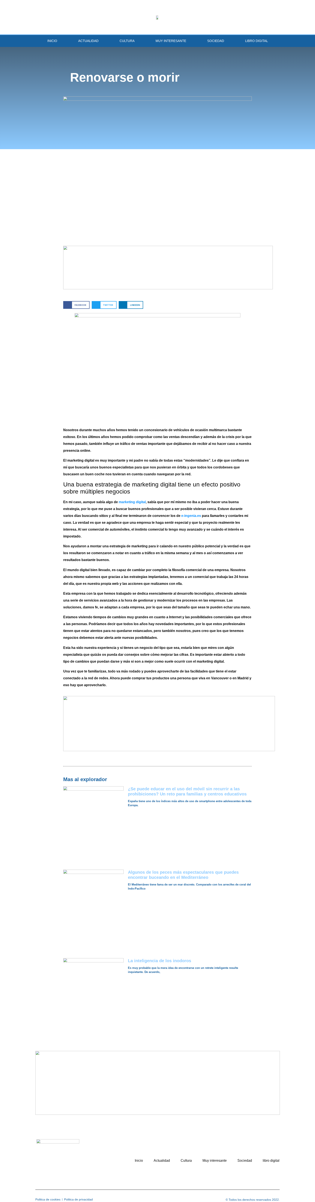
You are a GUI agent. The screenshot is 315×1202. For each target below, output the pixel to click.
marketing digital (132, 502)
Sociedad (215, 41)
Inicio (52, 41)
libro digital (256, 41)
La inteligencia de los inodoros (159, 960)
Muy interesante (171, 41)
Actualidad (88, 41)
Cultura (127, 41)
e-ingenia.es (191, 516)
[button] (76, 305)
